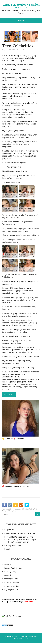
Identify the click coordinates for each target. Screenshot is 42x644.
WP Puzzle (25, 638)
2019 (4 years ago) (15, 509)
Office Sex (8, 575)
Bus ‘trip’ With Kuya (12, 545)
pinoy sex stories (11, 586)
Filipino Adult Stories (13, 568)
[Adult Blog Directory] (11, 616)
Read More (9, 394)
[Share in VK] (10, 505)
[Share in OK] (15, 505)
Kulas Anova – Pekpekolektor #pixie (19, 533)
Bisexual (7, 564)
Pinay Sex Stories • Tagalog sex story (21, 5)
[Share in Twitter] (27, 505)
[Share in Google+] (21, 505)
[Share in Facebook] (4, 505)
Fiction (31, 509)
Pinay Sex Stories (22, 50)
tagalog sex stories (12, 589)
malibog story (10, 571)
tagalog (13, 511)
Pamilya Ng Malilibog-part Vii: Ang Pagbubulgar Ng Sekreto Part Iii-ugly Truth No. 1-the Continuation (20, 539)
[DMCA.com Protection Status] (7, 625)
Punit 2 (7, 549)
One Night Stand (11, 578)
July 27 (8, 511)
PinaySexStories (30, 599)
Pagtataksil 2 (9, 530)
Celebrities (25, 509)
